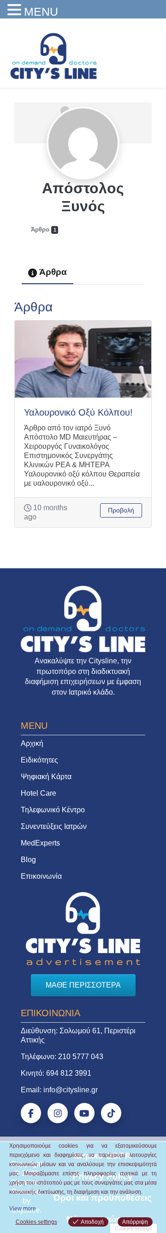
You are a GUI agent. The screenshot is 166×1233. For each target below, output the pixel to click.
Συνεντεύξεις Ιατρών (54, 826)
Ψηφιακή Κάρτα (46, 776)
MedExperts (40, 843)
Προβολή (121, 510)
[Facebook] (31, 1113)
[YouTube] (84, 1113)
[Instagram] (57, 1113)
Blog (28, 860)
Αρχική (32, 743)
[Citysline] (53, 55)
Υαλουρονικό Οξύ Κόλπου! (78, 412)
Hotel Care (38, 793)
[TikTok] (111, 1113)
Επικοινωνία (41, 876)
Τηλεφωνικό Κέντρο (53, 810)
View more (22, 1208)
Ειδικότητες (39, 760)
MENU (41, 11)
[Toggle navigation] (146, 53)
